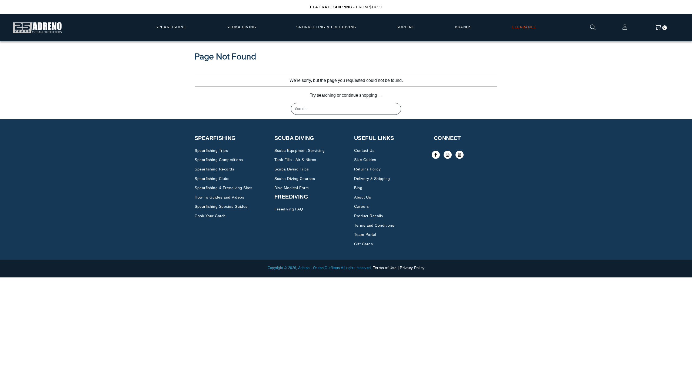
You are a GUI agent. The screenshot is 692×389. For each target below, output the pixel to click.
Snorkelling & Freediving (326, 27)
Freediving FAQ (288, 209)
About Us (362, 197)
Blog (358, 188)
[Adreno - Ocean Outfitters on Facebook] (436, 155)
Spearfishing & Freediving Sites (223, 188)
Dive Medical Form (291, 188)
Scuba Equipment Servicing (299, 150)
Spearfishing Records (214, 169)
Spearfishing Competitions (219, 159)
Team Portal (365, 234)
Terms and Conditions (374, 225)
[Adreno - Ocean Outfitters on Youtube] (459, 155)
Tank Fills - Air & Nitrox (295, 159)
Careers (361, 206)
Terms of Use (385, 268)
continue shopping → (362, 95)
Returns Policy (367, 169)
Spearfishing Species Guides (221, 206)
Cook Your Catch (210, 216)
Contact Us (364, 150)
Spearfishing (171, 27)
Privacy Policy (412, 268)
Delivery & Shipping (372, 178)
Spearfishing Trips (211, 150)
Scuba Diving (241, 27)
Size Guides (365, 159)
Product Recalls (368, 216)
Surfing (406, 27)
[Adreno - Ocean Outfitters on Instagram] (448, 155)
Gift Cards (363, 244)
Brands (463, 27)
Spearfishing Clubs (212, 178)
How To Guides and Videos (219, 197)
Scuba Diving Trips (291, 169)
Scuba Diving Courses (294, 178)
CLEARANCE (524, 27)
